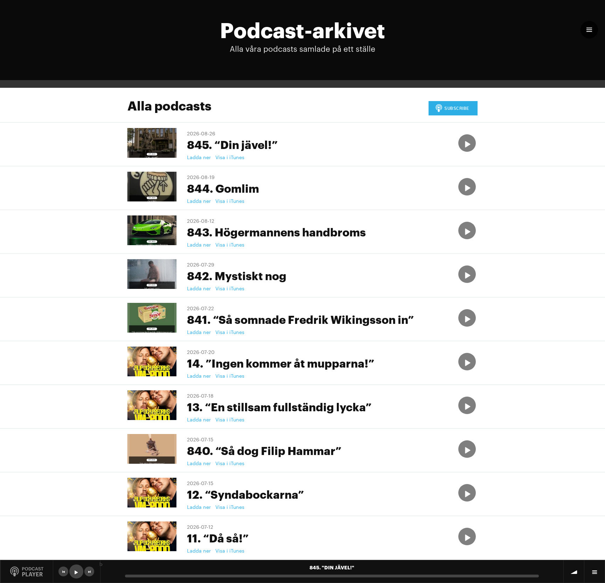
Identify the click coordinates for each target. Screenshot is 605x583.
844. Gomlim (223, 187)
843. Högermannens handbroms (276, 231)
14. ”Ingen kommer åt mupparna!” (280, 362)
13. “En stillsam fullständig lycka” (279, 406)
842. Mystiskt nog (236, 275)
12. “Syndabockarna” (245, 493)
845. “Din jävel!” (232, 143)
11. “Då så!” (218, 537)
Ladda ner (199, 157)
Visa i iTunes (229, 157)
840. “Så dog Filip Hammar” (264, 449)
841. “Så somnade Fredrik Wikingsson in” (300, 318)
